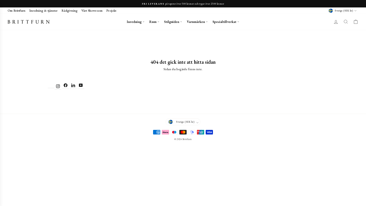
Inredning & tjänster (43, 10)
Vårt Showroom (92, 10)
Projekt (111, 10)
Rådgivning (70, 10)
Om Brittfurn (17, 10)
